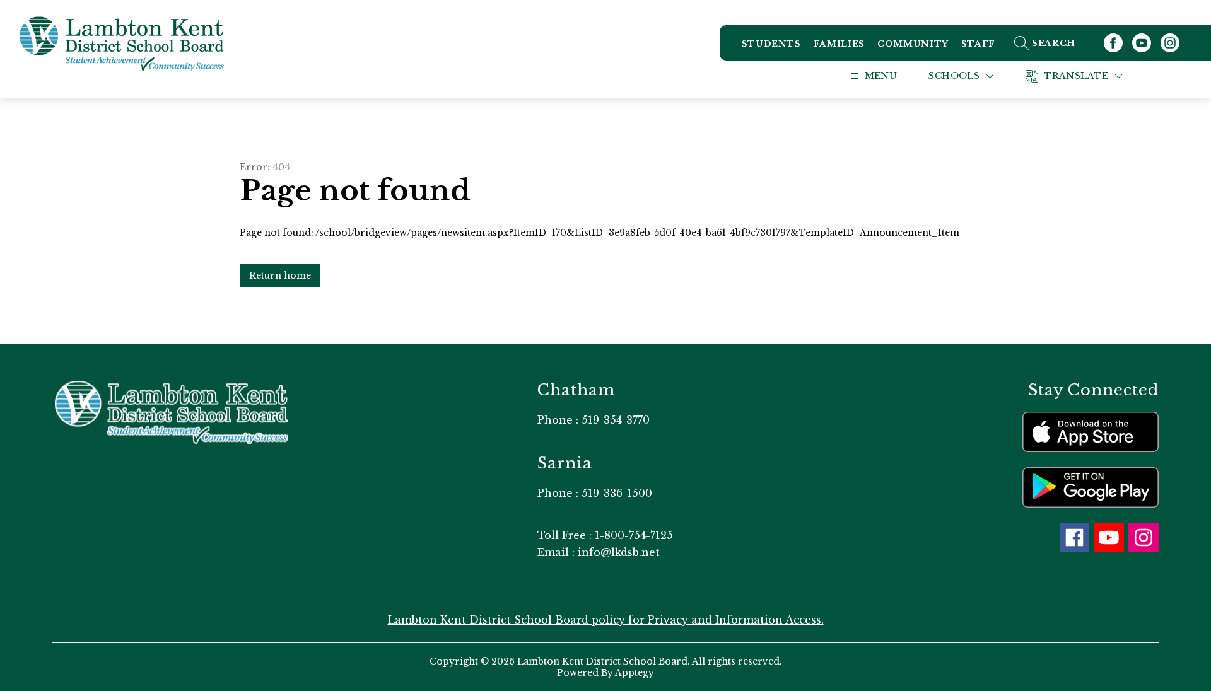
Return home (280, 275)
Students (771, 43)
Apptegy (634, 672)
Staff (978, 43)
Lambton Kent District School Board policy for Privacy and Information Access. (606, 619)
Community (913, 43)
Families (839, 43)
